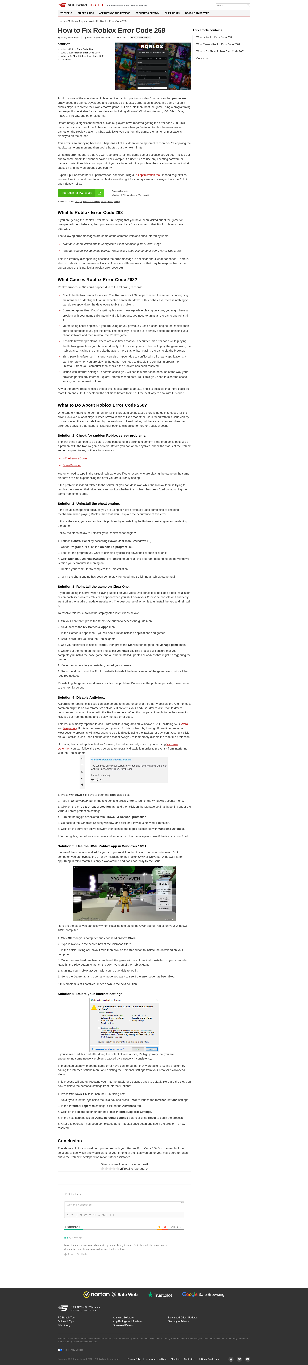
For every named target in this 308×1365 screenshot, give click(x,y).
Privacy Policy (134, 1359)
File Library (172, 13)
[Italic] (72, 1215)
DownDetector (72, 465)
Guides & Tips (85, 13)
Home (62, 21)
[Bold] (67, 1215)
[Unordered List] (90, 1215)
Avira (184, 724)
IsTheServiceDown (75, 458)
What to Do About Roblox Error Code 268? (220, 51)
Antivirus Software (123, 1317)
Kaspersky (70, 728)
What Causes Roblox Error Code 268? (218, 44)
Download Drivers (197, 13)
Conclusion (202, 58)
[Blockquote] (94, 1215)
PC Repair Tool (66, 1317)
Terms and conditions (156, 1359)
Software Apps (76, 21)
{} (108, 1215)
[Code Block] (99, 1215)
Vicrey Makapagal (70, 37)
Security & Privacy (147, 13)
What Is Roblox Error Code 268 (214, 37)
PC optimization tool (147, 175)
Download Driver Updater (182, 1317)
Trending (66, 13)
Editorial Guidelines (209, 1359)
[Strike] (81, 1215)
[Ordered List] (85, 1215)
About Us (175, 1359)
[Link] (103, 1215)
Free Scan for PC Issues (76, 192)
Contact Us (189, 1359)
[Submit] (248, 5)
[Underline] (76, 1215)
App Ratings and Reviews (114, 13)
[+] (112, 1215)
